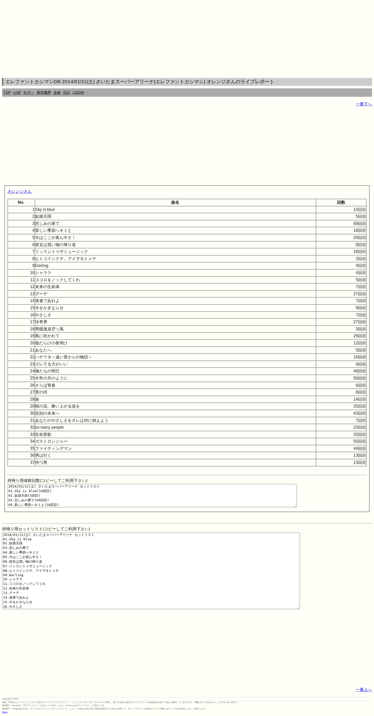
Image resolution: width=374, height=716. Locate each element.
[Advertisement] (187, 39)
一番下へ (364, 104)
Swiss (4, 712)
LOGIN (78, 92)
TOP (7, 92)
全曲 (57, 92)
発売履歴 (44, 92)
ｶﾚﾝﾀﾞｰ (28, 92)
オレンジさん (19, 191)
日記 (66, 92)
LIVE (17, 92)
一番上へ (364, 689)
